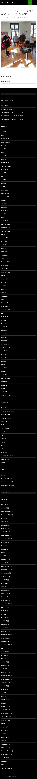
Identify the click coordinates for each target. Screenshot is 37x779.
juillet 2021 (4, 210)
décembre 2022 (5, 162)
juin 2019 (4, 282)
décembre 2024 (5, 138)
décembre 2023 (5, 142)
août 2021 (4, 207)
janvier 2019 (4, 299)
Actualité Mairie (6, 418)
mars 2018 (4, 330)
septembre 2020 (6, 231)
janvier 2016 (4, 392)
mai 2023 (3, 149)
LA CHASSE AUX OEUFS (21, 18)
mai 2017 (3, 361)
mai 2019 (3, 286)
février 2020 (4, 255)
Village (3, 462)
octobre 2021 (5, 200)
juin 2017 (4, 357)
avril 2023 (4, 152)
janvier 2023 (4, 159)
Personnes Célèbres (7, 455)
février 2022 (4, 186)
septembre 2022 (6, 166)
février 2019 (4, 296)
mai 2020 (3, 245)
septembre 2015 (6, 395)
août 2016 (4, 385)
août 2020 (4, 234)
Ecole (2, 435)
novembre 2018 (5, 306)
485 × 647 (11, 18)
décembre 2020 (5, 224)
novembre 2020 (5, 227)
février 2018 (4, 334)
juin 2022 (4, 173)
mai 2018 (3, 323)
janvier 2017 (4, 375)
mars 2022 (4, 183)
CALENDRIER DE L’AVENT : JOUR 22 (12, 119)
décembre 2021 (5, 193)
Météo (3, 449)
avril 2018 (4, 327)
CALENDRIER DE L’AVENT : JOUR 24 (12, 112)
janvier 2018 (4, 337)
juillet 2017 (4, 354)
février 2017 (4, 371)
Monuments (4, 452)
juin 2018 (4, 320)
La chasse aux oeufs (6, 109)
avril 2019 (4, 289)
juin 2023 (4, 145)
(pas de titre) (4, 105)
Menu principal (34, 2)
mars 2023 (4, 156)
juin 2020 (4, 241)
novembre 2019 (5, 265)
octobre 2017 (5, 344)
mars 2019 (4, 292)
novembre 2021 (5, 197)
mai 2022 (3, 176)
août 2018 (4, 313)
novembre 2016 (5, 381)
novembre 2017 (5, 340)
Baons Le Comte (7, 2)
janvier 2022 (4, 190)
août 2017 (4, 351)
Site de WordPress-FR (7, 485)
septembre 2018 (6, 310)
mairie (3, 445)
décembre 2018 (5, 303)
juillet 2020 (4, 238)
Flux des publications (7, 478)
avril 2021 (4, 217)
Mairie (3, 442)
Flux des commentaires (8, 482)
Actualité (3, 408)
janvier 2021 (4, 221)
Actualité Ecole (5, 414)
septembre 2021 (6, 203)
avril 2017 (4, 364)
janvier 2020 (4, 258)
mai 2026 (3, 132)
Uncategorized (5, 459)
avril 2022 (4, 180)
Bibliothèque (5, 425)
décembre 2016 (5, 378)
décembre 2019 (5, 262)
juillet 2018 (4, 316)
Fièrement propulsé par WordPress (9, 776)
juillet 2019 (4, 279)
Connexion (4, 475)
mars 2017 (4, 368)
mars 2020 (4, 251)
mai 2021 (3, 214)
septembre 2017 (6, 347)
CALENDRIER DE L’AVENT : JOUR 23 (12, 116)
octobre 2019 (5, 268)
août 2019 (4, 275)
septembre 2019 (6, 272)
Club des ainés (5, 428)
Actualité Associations (7, 411)
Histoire (3, 438)
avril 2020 (4, 248)
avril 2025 (4, 135)
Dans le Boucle (5, 432)
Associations (4, 421)
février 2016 (4, 388)
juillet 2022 (4, 169)
